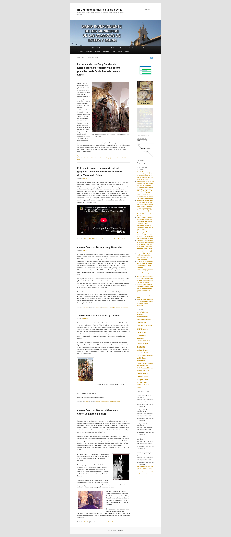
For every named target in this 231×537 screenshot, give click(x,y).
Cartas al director (96, 48)
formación (140, 353)
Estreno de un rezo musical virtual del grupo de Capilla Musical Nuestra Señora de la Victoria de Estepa (99, 171)
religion (140, 379)
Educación (80, 51)
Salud (113, 51)
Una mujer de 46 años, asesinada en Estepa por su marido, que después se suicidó (145, 202)
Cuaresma (103, 158)
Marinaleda (140, 365)
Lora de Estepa (141, 363)
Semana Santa (121, 239)
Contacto (113, 48)
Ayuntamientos (143, 316)
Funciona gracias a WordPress (115, 530)
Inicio (79, 48)
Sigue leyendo (82, 156)
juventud (145, 355)
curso (146, 329)
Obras (147, 370)
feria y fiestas (142, 350)
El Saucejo (140, 343)
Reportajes (106, 51)
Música (115, 239)
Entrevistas (89, 51)
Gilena (146, 353)
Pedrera (140, 376)
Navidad (139, 370)
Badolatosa (98, 307)
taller (146, 385)
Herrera (140, 355)
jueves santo (113, 158)
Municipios (97, 51)
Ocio (139, 373)
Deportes (131, 48)
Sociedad (120, 51)
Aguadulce (140, 314)
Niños (143, 370)
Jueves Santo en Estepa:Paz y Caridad (98, 315)
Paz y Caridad (121, 158)
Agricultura (86, 48)
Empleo (145, 343)
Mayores (146, 365)
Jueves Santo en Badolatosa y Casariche (99, 247)
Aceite (139, 312)
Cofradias (106, 48)
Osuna (110, 522)
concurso (149, 326)
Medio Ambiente (142, 368)
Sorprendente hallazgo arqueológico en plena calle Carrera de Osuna (145, 227)
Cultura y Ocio (122, 48)
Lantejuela (150, 355)
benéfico (148, 319)
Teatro (149, 385)
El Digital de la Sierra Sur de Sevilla (99, 9)
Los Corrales (149, 363)
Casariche (104, 307)
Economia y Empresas (143, 48)
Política (146, 377)
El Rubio (147, 341)
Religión (92, 158)
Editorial (127, 51)
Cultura (141, 328)
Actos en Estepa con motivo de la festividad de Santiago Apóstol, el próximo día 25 (144, 250)
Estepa (108, 158)
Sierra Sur (141, 385)
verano (139, 387)
